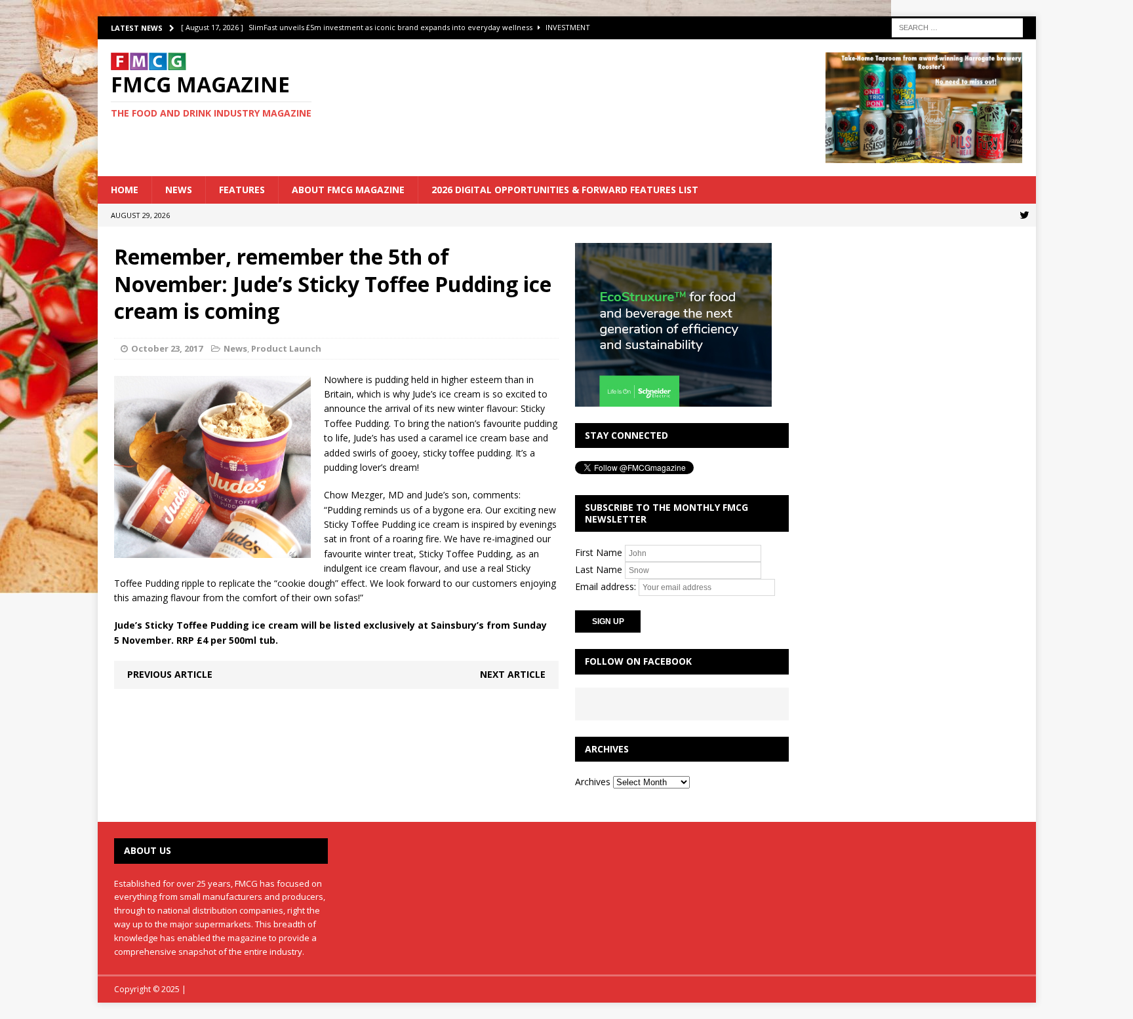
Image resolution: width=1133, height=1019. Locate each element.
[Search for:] (957, 26)
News (178, 189)
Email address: (607, 586)
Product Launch (286, 348)
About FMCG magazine (348, 189)
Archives (592, 781)
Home (124, 189)
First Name (598, 552)
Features (242, 189)
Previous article (169, 674)
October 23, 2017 (167, 348)
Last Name (598, 569)
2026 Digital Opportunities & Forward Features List (564, 189)
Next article (513, 674)
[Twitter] (1024, 215)
